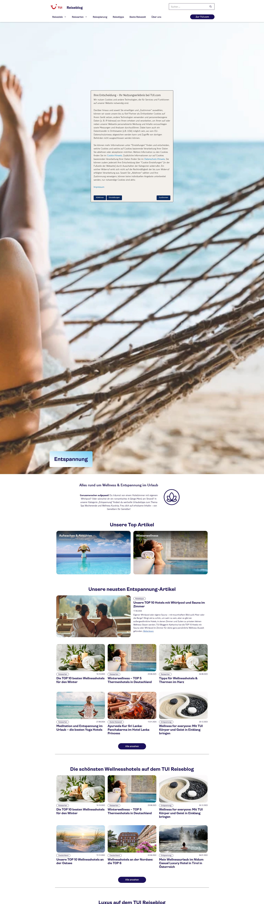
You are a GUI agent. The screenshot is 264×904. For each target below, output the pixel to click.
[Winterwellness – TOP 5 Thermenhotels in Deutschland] (132, 670)
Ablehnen (100, 198)
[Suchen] (211, 7)
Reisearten (78, 17)
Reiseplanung (100, 17)
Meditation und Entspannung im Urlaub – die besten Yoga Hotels (79, 727)
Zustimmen (163, 198)
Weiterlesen (148, 631)
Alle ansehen (132, 746)
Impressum (99, 186)
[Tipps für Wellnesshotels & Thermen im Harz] (183, 670)
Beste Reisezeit (138, 17)
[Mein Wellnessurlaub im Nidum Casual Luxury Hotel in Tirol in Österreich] (183, 851)
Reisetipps (118, 17)
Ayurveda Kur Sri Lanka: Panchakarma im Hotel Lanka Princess (128, 729)
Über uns (156, 17)
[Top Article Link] (93, 552)
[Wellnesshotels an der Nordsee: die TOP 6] (132, 851)
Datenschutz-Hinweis (154, 158)
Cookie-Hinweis (114, 155)
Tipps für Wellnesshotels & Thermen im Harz (178, 680)
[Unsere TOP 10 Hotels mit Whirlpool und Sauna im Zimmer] (93, 616)
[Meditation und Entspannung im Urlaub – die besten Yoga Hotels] (80, 718)
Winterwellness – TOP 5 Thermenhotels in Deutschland (130, 680)
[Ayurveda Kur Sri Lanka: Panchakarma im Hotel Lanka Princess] (132, 718)
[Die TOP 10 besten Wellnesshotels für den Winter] (80, 670)
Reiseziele (57, 17)
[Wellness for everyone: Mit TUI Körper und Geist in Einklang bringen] (183, 718)
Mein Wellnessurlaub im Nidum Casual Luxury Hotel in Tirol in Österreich (181, 863)
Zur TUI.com (202, 17)
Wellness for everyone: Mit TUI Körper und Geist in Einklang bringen (181, 729)
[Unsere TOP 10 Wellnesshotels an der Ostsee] (80, 851)
